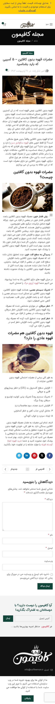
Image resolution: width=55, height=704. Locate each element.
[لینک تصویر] (33, 654)
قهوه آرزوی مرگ (31, 283)
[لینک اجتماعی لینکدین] (23, 16)
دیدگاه (49, 499)
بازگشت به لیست (27, 469)
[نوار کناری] (51, 215)
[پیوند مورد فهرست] (27, 670)
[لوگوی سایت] (27, 24)
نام (50, 535)
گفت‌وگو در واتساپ (27, 10)
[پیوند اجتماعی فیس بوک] (36, 16)
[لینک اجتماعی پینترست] (28, 16)
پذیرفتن (28, 698)
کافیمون (45, 626)
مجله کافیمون (23, 41)
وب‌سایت (48, 561)
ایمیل (49, 548)
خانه (36, 41)
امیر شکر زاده (39, 71)
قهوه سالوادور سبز (19, 143)
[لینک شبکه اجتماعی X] (32, 16)
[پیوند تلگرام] (19, 16)
